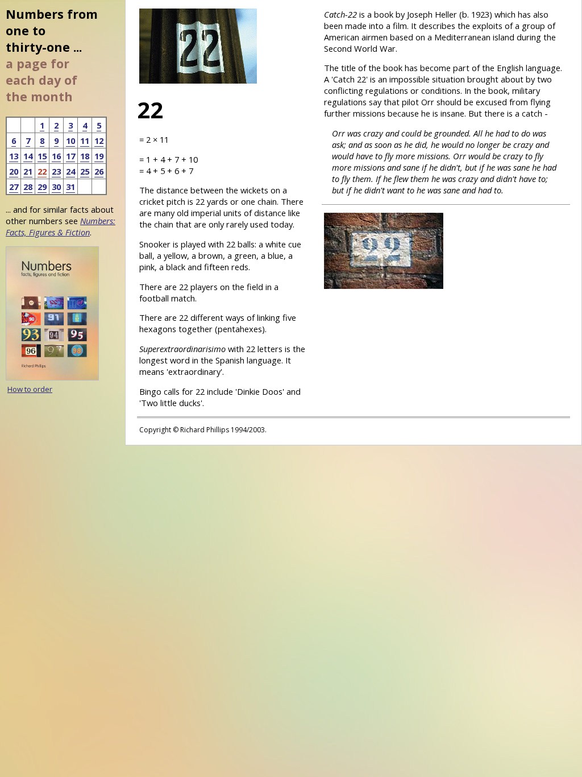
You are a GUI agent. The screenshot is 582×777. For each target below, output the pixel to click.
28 (27, 186)
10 (70, 140)
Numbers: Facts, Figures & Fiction (60, 226)
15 (42, 156)
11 (84, 140)
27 (13, 186)
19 (98, 156)
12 (98, 140)
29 (42, 186)
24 (70, 171)
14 (27, 156)
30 (56, 186)
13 (13, 156)
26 (98, 171)
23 (56, 171)
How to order (29, 389)
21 (27, 171)
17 (70, 156)
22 (42, 171)
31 (70, 186)
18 (84, 156)
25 (84, 171)
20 (13, 171)
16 (56, 156)
